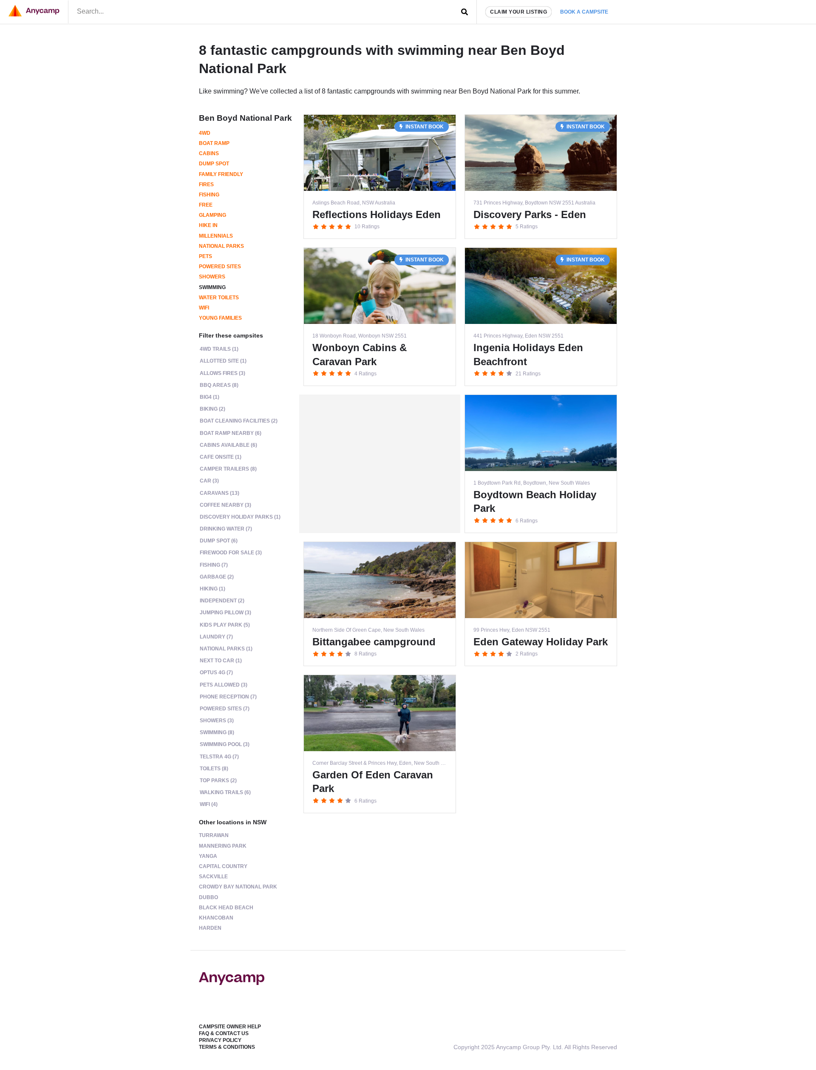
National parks (221, 246)
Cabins (209, 153)
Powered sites (220, 267)
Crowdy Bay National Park (238, 887)
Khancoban (216, 918)
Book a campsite (584, 12)
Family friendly (221, 174)
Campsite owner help (230, 1027)
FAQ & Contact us (224, 1033)
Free (205, 205)
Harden (210, 928)
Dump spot (214, 164)
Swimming (212, 287)
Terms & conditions (227, 1047)
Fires (206, 184)
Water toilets (219, 298)
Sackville (213, 877)
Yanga (208, 856)
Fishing (209, 195)
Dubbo (208, 897)
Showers (212, 277)
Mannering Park (222, 846)
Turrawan (214, 835)
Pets (205, 256)
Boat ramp (214, 143)
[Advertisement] (379, 464)
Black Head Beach (226, 908)
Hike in (208, 225)
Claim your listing (518, 12)
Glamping (212, 215)
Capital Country (223, 866)
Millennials (216, 236)
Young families (220, 318)
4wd (204, 133)
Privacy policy (220, 1040)
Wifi (204, 308)
